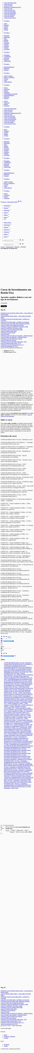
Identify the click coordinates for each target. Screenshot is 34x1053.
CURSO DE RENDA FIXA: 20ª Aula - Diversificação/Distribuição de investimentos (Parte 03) (17, 753)
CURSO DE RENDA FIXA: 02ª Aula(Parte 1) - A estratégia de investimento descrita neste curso (18, 665)
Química (6, 47)
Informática (8, 205)
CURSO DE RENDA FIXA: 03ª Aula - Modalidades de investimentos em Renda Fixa (17, 671)
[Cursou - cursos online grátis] (9, 202)
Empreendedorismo (9, 67)
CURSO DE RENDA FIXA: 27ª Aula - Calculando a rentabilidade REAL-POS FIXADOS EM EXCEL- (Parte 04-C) (18, 774)
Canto (5, 80)
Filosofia (6, 44)
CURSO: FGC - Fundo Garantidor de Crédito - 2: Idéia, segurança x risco (18, 703)
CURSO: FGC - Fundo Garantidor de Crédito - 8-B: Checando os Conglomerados (18, 725)
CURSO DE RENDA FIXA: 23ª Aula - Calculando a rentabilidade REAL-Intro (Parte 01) (18, 761)
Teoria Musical (8, 82)
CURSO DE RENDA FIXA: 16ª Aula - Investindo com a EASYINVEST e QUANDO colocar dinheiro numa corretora (18, 741)
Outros (6, 236)
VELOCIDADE (9, 825)
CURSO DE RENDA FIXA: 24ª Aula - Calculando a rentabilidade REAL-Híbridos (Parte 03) (18, 764)
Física (5, 38)
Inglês (5, 23)
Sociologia (6, 49)
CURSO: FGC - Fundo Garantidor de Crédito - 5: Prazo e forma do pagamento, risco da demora (17, 714)
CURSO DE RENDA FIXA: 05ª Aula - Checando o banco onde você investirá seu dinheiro (18, 676)
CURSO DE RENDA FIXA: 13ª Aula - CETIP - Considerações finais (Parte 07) (18, 699)
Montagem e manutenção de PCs (12, 7)
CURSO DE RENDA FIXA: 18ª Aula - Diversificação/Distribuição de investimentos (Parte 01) (18, 747)
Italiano (6, 28)
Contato (6, 1038)
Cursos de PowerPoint (10, 12)
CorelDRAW (7, 56)
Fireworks (6, 58)
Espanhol (6, 25)
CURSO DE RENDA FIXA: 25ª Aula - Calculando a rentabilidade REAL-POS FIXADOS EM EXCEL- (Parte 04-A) (18, 767)
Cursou (2, 247)
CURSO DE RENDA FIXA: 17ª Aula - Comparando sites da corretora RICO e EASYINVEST (18, 744)
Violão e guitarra (8, 76)
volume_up (2, 641)
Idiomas (7, 208)
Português (6, 35)
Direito (6, 88)
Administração (9, 247)
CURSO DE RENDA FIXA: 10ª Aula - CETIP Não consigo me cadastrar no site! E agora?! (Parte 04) (18, 690)
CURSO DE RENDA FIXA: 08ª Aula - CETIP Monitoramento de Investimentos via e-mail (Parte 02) (18, 684)
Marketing (6, 68)
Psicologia (6, 92)
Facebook (6, 1044)
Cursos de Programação (10, 2)
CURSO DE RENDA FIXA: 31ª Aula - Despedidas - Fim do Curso (17, 787)
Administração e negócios (10, 94)
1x (1, 643)
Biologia (6, 41)
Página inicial (7, 222)
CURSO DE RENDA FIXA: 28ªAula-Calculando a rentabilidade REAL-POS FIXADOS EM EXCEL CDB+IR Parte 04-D (18, 777)
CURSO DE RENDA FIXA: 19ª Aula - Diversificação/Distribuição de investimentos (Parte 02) (17, 750)
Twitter (6, 1046)
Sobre (5, 1035)
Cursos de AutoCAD (9, 10)
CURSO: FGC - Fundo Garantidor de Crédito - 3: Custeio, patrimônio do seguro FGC (18, 706)
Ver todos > (7, 21)
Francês (6, 26)
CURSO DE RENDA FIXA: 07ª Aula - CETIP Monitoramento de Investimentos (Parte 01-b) (18, 681)
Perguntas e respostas (9, 1036)
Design (7, 212)
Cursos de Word (8, 5)
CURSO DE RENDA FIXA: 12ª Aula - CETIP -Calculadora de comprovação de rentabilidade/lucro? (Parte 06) (18, 696)
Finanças (6, 70)
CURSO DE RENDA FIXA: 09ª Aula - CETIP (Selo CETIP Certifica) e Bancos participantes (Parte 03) (17, 687)
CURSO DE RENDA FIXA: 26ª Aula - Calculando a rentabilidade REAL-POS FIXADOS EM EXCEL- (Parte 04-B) (18, 771)
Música (7, 215)
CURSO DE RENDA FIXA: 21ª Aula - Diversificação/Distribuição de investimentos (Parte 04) (17, 756)
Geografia (6, 43)
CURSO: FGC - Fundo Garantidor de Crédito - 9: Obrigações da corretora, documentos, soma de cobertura (18, 733)
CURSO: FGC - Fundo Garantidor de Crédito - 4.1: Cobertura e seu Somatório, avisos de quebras (18, 711)
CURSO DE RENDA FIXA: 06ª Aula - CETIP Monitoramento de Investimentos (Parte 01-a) (18, 679)
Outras (6, 217)
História (6, 40)
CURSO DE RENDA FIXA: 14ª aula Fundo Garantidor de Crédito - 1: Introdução (18, 701)
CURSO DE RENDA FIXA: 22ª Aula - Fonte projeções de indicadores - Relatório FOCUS (17, 758)
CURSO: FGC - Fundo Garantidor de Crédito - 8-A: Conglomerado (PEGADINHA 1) (18, 723)
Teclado (6, 79)
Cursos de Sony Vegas (10, 18)
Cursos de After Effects (10, 13)
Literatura (6, 46)
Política (6, 91)
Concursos (6, 89)
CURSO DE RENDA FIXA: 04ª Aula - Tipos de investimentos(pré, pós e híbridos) (18, 673)
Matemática (7, 37)
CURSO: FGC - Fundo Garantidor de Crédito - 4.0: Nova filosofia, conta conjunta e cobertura (17, 708)
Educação (7, 210)
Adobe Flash (7, 61)
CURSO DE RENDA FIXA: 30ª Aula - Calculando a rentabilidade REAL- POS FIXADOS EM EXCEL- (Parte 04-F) (18, 784)
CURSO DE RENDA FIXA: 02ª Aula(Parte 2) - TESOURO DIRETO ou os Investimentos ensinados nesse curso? (18, 669)
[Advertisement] (17, 267)
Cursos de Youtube (9, 16)
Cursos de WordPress (9, 15)
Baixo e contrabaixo (9, 77)
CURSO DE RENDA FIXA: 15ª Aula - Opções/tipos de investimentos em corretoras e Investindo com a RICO (18, 737)
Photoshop (6, 55)
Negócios (7, 232)
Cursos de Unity (8, 8)
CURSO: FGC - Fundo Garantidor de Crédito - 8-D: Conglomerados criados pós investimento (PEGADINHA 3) (17, 730)
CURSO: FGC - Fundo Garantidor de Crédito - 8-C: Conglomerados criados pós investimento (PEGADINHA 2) (18, 727)
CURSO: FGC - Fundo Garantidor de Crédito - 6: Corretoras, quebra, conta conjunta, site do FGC (17, 717)
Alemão (6, 29)
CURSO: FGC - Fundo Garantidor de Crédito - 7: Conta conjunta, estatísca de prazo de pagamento (18, 720)
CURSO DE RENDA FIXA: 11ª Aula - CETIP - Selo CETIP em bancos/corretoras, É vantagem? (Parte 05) (17, 693)
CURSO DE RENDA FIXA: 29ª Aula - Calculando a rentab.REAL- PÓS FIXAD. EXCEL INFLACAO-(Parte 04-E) (17, 780)
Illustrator (6, 59)
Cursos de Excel (8, 4)
